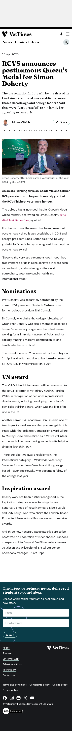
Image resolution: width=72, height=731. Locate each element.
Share (63, 122)
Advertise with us (12, 664)
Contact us (9, 675)
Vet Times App (11, 658)
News (7, 42)
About (6, 647)
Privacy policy (10, 690)
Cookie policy (59, 684)
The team (8, 653)
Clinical (22, 42)
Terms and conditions (15, 684)
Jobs (35, 42)
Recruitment (9, 669)
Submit (10, 634)
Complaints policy (39, 684)
